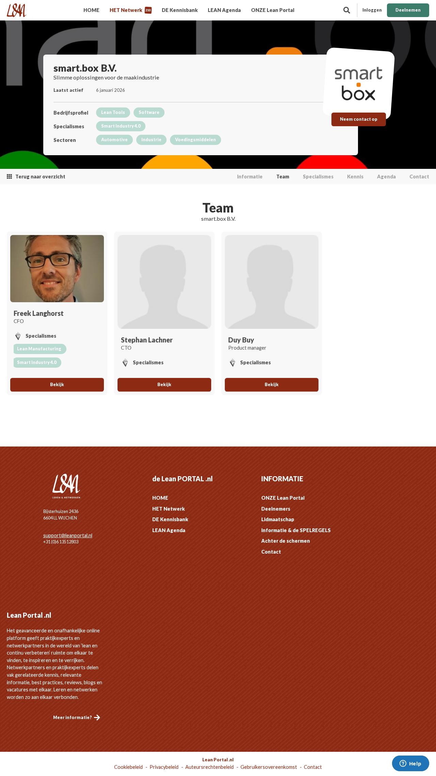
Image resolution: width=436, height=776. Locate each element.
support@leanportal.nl (67, 535)
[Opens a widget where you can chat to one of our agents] (410, 764)
